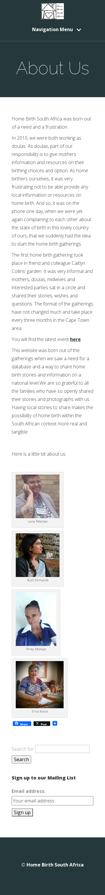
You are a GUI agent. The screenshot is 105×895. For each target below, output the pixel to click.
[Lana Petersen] (38, 516)
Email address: (28, 791)
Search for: (23, 749)
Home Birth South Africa (55, 865)
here (75, 339)
